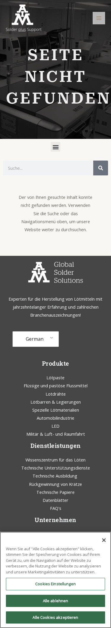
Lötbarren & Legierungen (55, 402)
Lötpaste (55, 377)
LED (55, 426)
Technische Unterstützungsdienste (55, 468)
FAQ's (55, 508)
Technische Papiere (55, 492)
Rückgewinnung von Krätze (55, 484)
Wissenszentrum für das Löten (55, 460)
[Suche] (100, 168)
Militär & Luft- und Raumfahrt (55, 434)
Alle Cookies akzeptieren (55, 617)
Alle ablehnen (55, 600)
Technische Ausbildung (55, 476)
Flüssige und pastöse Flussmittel (56, 385)
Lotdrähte (56, 394)
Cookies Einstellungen (55, 583)
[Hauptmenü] (99, 18)
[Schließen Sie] (103, 540)
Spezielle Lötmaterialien (55, 410)
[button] (55, 147)
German (35, 339)
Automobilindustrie (55, 418)
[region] (55, 580)
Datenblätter (55, 500)
